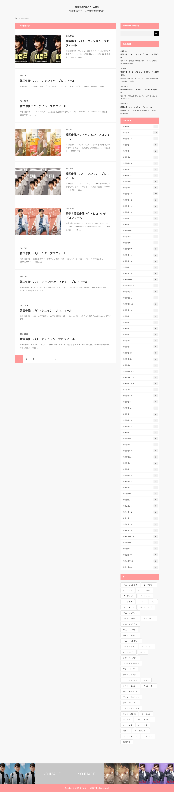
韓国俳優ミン (139, 420)
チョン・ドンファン (131, 708)
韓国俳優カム (139, 175)
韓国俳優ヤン (139, 439)
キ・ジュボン (128, 652)
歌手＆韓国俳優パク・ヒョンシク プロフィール (87, 215)
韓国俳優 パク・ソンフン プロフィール (88, 175)
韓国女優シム (139, 518)
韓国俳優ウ (139, 151)
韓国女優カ (139, 500)
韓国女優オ (139, 494)
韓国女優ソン (139, 524)
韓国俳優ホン (139, 408)
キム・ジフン (149, 618)
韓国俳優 (126, 742)
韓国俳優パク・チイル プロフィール (43, 106)
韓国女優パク (139, 555)
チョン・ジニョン (130, 703)
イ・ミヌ (141, 602)
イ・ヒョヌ (127, 602)
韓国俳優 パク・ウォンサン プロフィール (88, 43)
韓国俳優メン (139, 432)
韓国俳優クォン (139, 212)
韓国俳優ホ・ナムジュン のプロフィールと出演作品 (139, 91)
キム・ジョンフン (130, 624)
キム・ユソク (147, 647)
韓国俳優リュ (139, 481)
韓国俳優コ (139, 218)
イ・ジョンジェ (144, 590)
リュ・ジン (148, 736)
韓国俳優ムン (139, 426)
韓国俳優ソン (140, 255)
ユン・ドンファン (130, 736)
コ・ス (142, 652)
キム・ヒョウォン (130, 635)
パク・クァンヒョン (144, 719)
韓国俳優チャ (139, 279)
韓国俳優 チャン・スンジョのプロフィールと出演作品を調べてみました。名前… (139, 80)
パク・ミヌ (142, 725)
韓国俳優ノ (139, 335)
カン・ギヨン (128, 607)
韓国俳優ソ (140, 243)
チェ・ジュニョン (130, 680)
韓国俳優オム (139, 169)
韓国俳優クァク (139, 206)
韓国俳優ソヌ (139, 249)
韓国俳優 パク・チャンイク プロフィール (47, 80)
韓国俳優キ (139, 188)
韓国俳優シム (139, 230)
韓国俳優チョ (140, 298)
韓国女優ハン (139, 549)
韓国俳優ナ (139, 322)
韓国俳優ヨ (139, 463)
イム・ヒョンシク (130, 585)
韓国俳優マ (139, 414)
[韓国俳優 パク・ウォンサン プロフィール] (38, 49)
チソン (146, 680)
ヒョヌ (126, 731)
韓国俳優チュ (139, 292)
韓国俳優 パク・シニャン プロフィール (46, 310)
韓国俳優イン (139, 145)
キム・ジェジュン (130, 618)
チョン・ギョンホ (130, 691)
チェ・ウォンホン (130, 675)
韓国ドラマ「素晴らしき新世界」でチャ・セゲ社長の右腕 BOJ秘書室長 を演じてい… (139, 62)
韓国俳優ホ (139, 402)
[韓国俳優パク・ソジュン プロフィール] (38, 142)
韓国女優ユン (139, 567)
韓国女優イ (139, 487)
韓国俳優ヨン (139, 475)
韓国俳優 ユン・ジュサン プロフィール (136, 107)
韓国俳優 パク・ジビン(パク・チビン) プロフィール (54, 281)
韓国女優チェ (139, 530)
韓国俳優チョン (140, 304)
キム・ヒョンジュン (131, 641)
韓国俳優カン (140, 182)
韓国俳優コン (139, 224)
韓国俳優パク (140, 353)
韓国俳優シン (140, 237)
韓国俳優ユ (140, 445)
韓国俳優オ (140, 157)
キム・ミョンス (129, 647)
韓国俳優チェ (140, 273)
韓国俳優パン (139, 359)
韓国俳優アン (140, 126)
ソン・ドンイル (129, 669)
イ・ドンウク (145, 596)
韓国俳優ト (139, 316)
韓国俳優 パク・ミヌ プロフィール (43, 253)
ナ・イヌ (126, 719)
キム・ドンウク (129, 630)
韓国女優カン (139, 506)
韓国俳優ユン (140, 457)
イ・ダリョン (128, 596)
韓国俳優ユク (139, 451)
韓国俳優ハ (139, 341)
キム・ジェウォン (130, 613)
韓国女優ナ (139, 543)
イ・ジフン (127, 590)
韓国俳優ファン (139, 383)
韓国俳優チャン (140, 286)
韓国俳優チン (139, 310)
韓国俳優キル (139, 200)
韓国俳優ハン (139, 347)
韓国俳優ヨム (139, 469)
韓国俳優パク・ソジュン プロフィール (88, 136)
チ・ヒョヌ (146, 714)
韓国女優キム (139, 512)
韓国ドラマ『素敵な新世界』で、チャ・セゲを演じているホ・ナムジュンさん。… (139, 97)
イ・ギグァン (149, 585)
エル (153, 602)
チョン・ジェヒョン (131, 697)
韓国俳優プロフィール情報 (87, 6)
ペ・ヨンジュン (141, 731)
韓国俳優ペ (139, 390)
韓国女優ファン (139, 561)
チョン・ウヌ (149, 686)
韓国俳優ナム (139, 328)
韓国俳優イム (140, 139)
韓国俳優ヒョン (139, 371)
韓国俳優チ (139, 267)
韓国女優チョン (139, 536)
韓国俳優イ (140, 133)
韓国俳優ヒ (139, 365)
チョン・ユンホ (129, 714)
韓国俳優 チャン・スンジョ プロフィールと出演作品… (140, 73)
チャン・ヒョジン (130, 686)
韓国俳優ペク (139, 396)
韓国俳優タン (139, 261)
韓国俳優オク (139, 163)
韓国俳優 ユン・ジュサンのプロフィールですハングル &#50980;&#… (139, 112)
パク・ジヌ (127, 725)
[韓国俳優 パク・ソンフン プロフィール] (38, 181)
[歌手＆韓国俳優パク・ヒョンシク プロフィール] (38, 221)
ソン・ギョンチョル (131, 663)
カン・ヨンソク (146, 607)
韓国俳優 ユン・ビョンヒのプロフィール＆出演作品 (140, 55)
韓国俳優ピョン (139, 377)
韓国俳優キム (140, 194)
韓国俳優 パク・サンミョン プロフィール (47, 339)
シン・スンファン (130, 658)
